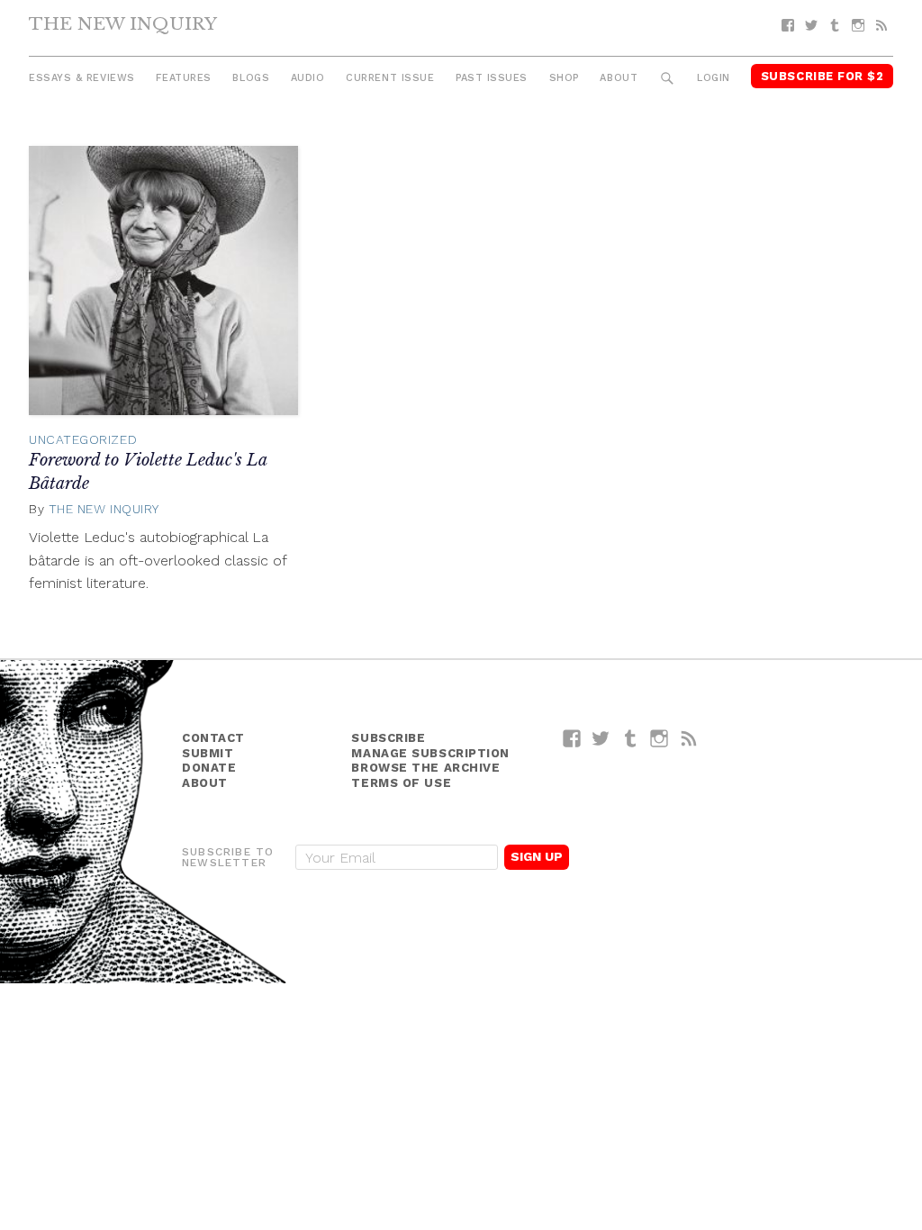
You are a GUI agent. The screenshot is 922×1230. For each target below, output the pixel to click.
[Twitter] (811, 25)
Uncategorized (83, 439)
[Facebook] (788, 25)
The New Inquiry (123, 23)
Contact (213, 738)
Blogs (250, 78)
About (618, 78)
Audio (308, 78)
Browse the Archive (425, 767)
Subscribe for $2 (822, 76)
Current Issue (390, 78)
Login (713, 78)
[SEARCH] (667, 79)
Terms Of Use (401, 783)
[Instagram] (858, 25)
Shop (564, 78)
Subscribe (388, 738)
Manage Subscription (430, 753)
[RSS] (881, 25)
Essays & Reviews (82, 78)
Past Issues (492, 78)
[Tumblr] (834, 25)
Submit (207, 753)
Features (183, 78)
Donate (209, 767)
